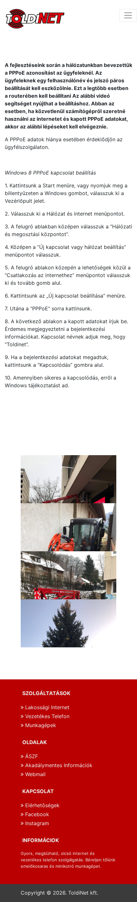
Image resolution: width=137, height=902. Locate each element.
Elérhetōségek (42, 805)
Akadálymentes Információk (58, 765)
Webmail (35, 774)
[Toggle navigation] (128, 15)
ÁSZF (31, 756)
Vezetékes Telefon (46, 716)
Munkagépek (40, 725)
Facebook (36, 814)
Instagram (36, 823)
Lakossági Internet (46, 707)
